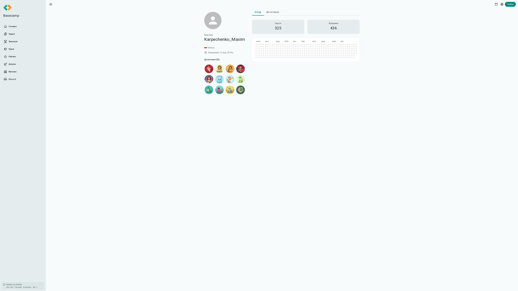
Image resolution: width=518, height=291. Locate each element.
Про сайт (9, 287)
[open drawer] (50, 4)
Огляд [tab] (258, 12)
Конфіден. (27, 287)
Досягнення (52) (212, 59)
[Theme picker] (496, 4)
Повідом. (18, 287)
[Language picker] (502, 4)
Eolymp (19, 284)
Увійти (510, 4)
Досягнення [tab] (272, 12)
